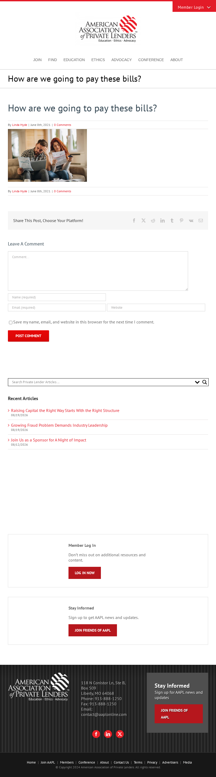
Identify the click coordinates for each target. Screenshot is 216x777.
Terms (138, 762)
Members (66, 762)
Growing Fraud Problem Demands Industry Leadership (59, 425)
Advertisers (170, 762)
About (104, 762)
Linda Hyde (19, 125)
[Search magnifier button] (204, 382)
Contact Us (121, 762)
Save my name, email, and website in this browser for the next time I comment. (83, 321)
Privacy (152, 762)
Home (31, 762)
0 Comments (62, 125)
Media (187, 762)
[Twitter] (120, 734)
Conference (86, 762)
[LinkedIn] (108, 734)
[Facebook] (96, 734)
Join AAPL (48, 762)
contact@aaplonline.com (104, 714)
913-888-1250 (108, 698)
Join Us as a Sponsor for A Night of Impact (48, 439)
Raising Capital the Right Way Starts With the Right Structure (65, 410)
